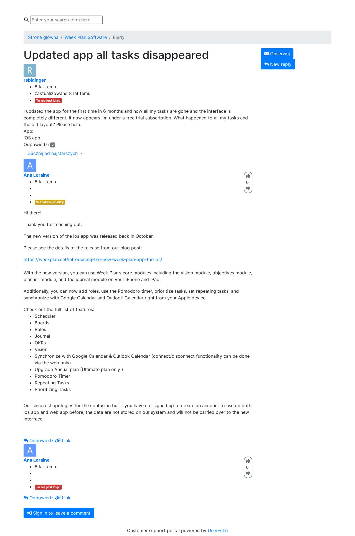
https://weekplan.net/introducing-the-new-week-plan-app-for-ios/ (93, 259)
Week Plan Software (86, 37)
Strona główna (45, 8)
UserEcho (218, 530)
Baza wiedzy (82, 8)
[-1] (248, 188)
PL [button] (258, 8)
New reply (280, 64)
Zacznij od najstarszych (53, 153)
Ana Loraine (37, 175)
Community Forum (124, 8)
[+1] (248, 176)
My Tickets (164, 8)
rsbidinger (35, 80)
